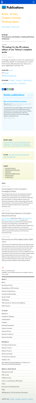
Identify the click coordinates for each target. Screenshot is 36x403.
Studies (5, 310)
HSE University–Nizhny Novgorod (11, 220)
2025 (16, 155)
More (14, 157)
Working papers (10, 21)
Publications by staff (7, 372)
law (21, 144)
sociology (12, 146)
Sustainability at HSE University (10, 288)
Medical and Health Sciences (12, 173)
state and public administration (23, 146)
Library (3, 384)
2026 (13, 155)
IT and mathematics (15, 144)
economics (16, 142)
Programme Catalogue (8, 316)
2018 (11, 157)
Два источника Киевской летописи (15, 101)
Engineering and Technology (12, 170)
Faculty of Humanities (26, 218)
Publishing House (6, 378)
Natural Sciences (9, 175)
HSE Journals (5, 375)
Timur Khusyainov (6, 218)
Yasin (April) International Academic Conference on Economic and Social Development (16, 363)
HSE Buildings (5, 300)
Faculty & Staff (6, 297)
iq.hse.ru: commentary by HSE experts (12, 381)
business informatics (8, 142)
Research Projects (7, 351)
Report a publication (6, 27)
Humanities (8, 172)
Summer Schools (6, 331)
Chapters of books (11, 17)
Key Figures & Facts (7, 285)
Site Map (30, 399)
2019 (8, 157)
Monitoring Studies (7, 354)
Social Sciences (9, 177)
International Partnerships (9, 294)
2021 (28, 155)
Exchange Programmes (8, 325)
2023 (22, 155)
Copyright (17, 399)
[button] (4, 98)
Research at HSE (15, 27)
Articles (14, 14)
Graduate (4, 322)
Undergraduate (6, 319)
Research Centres (7, 348)
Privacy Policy (24, 399)
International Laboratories (9, 345)
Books (5, 14)
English (11, 70)
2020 (4, 157)
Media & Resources (9, 369)
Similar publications (13, 94)
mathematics (6, 146)
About (4, 279)
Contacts (12, 399)
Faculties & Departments (8, 291)
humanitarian (6, 144)
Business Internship (7, 337)
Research (5, 342)
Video (3, 389)
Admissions (5, 313)
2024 (19, 155)
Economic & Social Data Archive (10, 386)
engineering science (25, 142)
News (3, 183)
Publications (15, 7)
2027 (10, 155)
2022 (25, 155)
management (26, 144)
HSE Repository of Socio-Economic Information (15, 392)
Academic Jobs (6, 359)
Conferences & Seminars (9, 357)
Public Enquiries (6, 306)
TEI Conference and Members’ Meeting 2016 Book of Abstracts (18, 38)
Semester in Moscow (7, 334)
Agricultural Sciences (10, 168)
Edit (33, 401)
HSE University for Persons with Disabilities (13, 303)
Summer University (7, 328)
